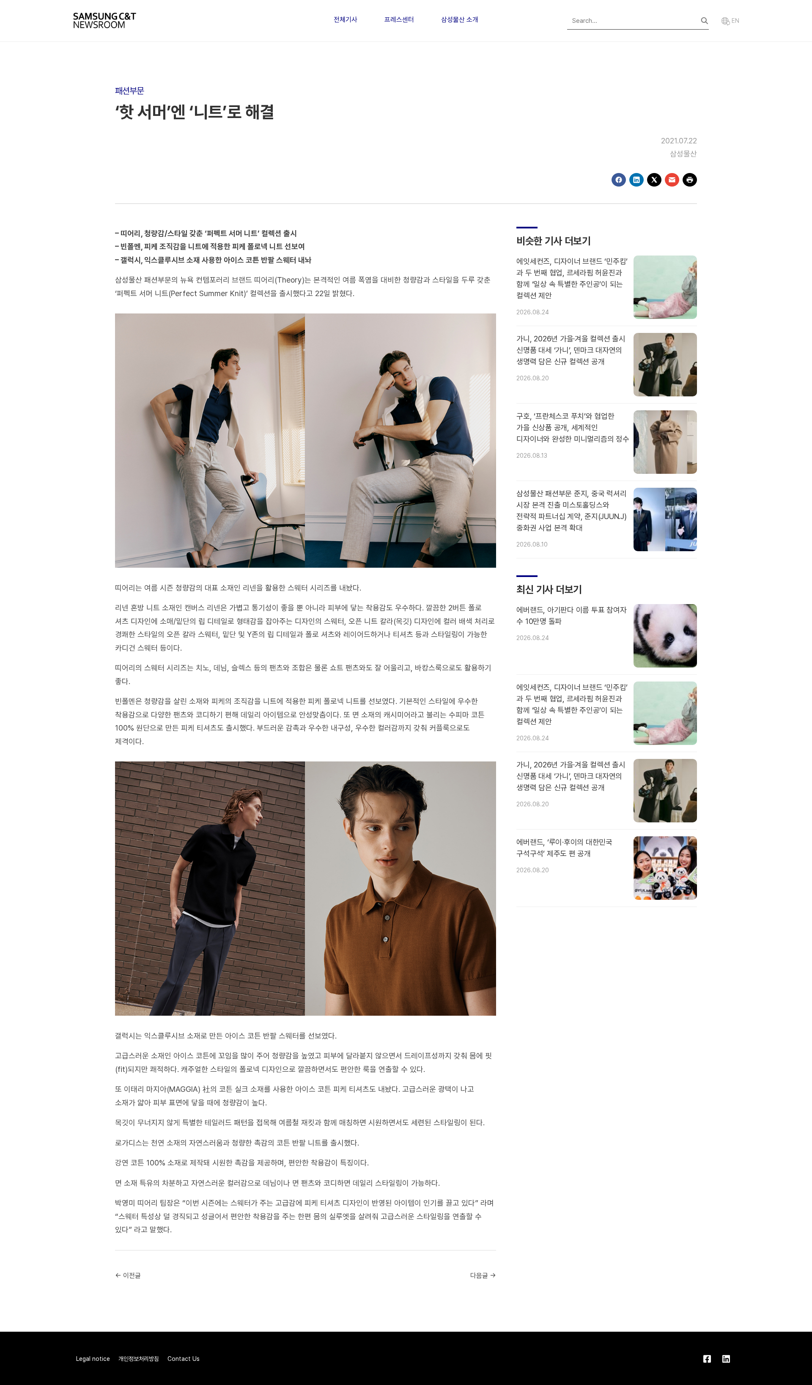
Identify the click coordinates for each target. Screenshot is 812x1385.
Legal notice (93, 1358)
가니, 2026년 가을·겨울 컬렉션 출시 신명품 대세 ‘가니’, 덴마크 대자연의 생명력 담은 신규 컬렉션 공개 (570, 350)
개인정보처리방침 (138, 1358)
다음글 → (483, 1276)
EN (734, 20)
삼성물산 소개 (459, 20)
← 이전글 (128, 1276)
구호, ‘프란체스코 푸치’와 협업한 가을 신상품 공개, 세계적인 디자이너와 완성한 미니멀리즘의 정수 (572, 427)
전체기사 (345, 20)
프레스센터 (399, 20)
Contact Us (183, 1358)
